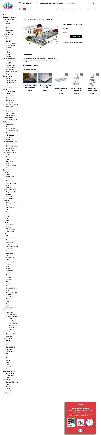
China (5, 89)
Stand (8, 360)
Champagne (10, 207)
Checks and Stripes (12, 246)
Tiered (8, 362)
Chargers (9, 98)
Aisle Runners (10, 373)
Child (7, 384)
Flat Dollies (12, 321)
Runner (8, 48)
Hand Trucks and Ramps (13, 324)
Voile (7, 305)
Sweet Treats (10, 150)
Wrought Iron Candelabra (10, 55)
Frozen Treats (10, 144)
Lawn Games (10, 196)
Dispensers (9, 30)
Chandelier (9, 225)
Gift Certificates (8, 198)
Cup (7, 209)
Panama (8, 275)
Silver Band (9, 111)
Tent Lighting (10, 231)
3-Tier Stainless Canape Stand (92, 89)
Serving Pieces (7, 338)
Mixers (8, 214)
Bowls (8, 23)
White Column (10, 135)
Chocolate (9, 349)
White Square (10, 115)
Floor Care (9, 312)
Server (8, 358)
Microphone (10, 161)
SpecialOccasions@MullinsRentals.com (52, 3)
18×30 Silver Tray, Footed (45, 86)
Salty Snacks (10, 148)
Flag (7, 159)
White (8, 52)
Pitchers (8, 32)
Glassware (6, 200)
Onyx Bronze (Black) (12, 43)
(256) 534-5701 (82, 413)
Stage (8, 378)
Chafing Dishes (10, 347)
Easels (8, 157)
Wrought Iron (10, 139)
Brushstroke (9, 242)
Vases (8, 85)
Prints (8, 281)
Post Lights (9, 227)
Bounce (8, 194)
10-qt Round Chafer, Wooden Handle (30, 86)
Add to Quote (76, 36)
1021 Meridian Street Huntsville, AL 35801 (80, 411)
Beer (7, 205)
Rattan (8, 284)
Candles (8, 41)
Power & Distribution (9, 332)
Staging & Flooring (9, 371)
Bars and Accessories (9, 17)
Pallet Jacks (12, 327)
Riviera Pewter (10, 45)
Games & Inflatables (9, 190)
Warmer (8, 369)
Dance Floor (10, 375)
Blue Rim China (10, 96)
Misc (7, 126)
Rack (7, 163)
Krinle (8, 264)
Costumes (6, 170)
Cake (7, 345)
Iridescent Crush (11, 262)
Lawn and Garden (11, 314)
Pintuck (8, 277)
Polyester (9, 279)
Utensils (8, 367)
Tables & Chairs (7, 380)
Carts (10, 319)
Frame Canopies (11, 61)
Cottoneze (9, 249)
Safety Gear (10, 69)
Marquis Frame (10, 65)
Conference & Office (9, 152)
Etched (8, 255)
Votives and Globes (12, 87)
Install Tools (9, 63)
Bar (7, 21)
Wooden (8, 137)
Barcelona (9, 238)
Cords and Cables (11, 334)
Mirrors (8, 78)
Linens (5, 233)
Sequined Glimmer (12, 288)
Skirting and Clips (11, 292)
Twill (7, 301)
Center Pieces (7, 76)
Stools (8, 386)
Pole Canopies (10, 67)
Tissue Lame (10, 299)
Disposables (9, 181)
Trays (7, 364)
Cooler (8, 28)
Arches (5, 15)
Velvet (8, 303)
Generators (9, 336)
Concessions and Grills (10, 141)
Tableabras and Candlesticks (11, 81)
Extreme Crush (10, 257)
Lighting (5, 222)
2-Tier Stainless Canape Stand (76, 89)
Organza (9, 273)
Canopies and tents (9, 58)
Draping (5, 172)
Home (24, 19)
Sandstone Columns (12, 131)
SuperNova (9, 297)
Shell (7, 185)
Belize (8, 240)
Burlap (8, 244)
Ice (7, 354)
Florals (8, 259)
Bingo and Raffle (11, 192)
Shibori (8, 290)
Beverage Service (8, 19)
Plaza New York (11, 183)
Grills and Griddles (11, 146)
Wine (7, 220)
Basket (8, 340)
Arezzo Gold (10, 176)
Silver (7, 50)
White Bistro (10, 113)
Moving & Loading (11, 316)
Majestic (8, 109)
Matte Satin (9, 270)
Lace (7, 266)
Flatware (6, 174)
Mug (7, 216)
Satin (7, 286)
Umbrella (9, 391)
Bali (7, 235)
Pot (7, 356)
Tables (8, 388)
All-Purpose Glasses (12, 203)
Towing (11, 329)
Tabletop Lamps (11, 229)
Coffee (8, 26)
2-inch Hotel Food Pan (61, 89)
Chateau (8, 179)
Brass (7, 39)
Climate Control (8, 117)
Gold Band (9, 102)
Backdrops (9, 124)
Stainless (8, 187)
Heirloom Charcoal (12, 104)
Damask (8, 251)
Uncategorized (7, 393)
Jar (7, 211)
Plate (7, 218)
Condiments (10, 100)
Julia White (9, 107)
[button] (57, 26)
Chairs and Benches (12, 382)
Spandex (9, 294)
